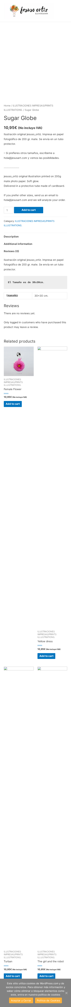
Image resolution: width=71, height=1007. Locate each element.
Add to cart (29, 209)
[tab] (35, 236)
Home (7, 105)
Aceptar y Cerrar (21, 1000)
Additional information (18, 243)
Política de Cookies (48, 1000)
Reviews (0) (11, 251)
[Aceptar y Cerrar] (66, 993)
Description (11, 236)
